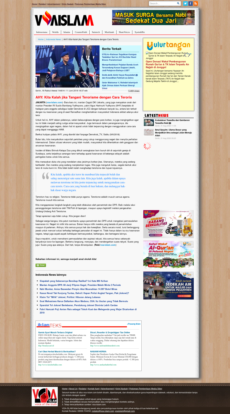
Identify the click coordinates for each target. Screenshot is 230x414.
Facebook (190, 3)
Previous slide (185, 55)
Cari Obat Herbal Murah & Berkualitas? (57, 351)
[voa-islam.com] (64, 19)
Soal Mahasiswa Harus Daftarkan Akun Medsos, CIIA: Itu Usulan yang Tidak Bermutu (84, 301)
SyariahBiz (140, 32)
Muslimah (109, 32)
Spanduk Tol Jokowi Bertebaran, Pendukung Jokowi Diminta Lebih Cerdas (79, 305)
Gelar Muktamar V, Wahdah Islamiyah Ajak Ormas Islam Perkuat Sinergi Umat (120, 85)
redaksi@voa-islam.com (103, 411)
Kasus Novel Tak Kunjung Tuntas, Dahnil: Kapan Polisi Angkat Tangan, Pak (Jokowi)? (84, 293)
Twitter (185, 3)
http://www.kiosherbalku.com (50, 365)
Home (34, 4)
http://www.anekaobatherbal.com (103, 365)
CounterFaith (81, 32)
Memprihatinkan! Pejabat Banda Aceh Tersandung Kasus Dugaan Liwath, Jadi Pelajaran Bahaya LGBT (120, 67)
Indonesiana (41, 32)
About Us (73, 389)
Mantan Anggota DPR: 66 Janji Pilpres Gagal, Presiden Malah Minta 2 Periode (80, 285)
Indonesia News (53, 39)
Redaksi (42, 4)
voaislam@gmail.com (125, 411)
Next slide (188, 55)
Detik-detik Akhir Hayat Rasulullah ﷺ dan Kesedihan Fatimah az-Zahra (120, 76)
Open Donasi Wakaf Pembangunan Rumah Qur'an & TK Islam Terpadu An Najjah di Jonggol (167, 64)
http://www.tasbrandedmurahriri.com (105, 346)
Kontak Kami (94, 389)
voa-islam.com (54, 102)
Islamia (66, 32)
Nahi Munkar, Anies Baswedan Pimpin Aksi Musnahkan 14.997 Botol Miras (78, 289)
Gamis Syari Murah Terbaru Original (55, 332)
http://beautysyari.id (46, 346)
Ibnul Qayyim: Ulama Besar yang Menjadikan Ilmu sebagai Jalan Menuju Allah (173, 132)
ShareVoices (124, 32)
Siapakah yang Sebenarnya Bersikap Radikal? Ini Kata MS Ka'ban (74, 280)
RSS (196, 3)
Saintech (96, 32)
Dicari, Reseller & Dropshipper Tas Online (110, 332)
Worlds (55, 32)
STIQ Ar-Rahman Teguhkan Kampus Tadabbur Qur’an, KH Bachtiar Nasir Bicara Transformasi (119, 57)
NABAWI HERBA (98, 351)
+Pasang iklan (133, 323)
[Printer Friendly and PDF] (41, 264)
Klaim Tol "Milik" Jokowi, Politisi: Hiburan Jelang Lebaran (70, 297)
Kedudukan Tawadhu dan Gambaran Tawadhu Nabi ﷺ (172, 121)
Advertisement (53, 4)
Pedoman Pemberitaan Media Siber (90, 4)
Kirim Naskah (68, 4)
